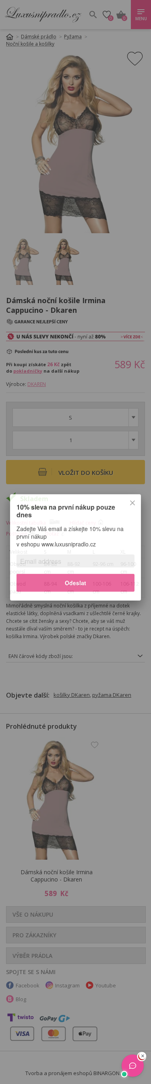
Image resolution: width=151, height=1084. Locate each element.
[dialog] (75, 542)
